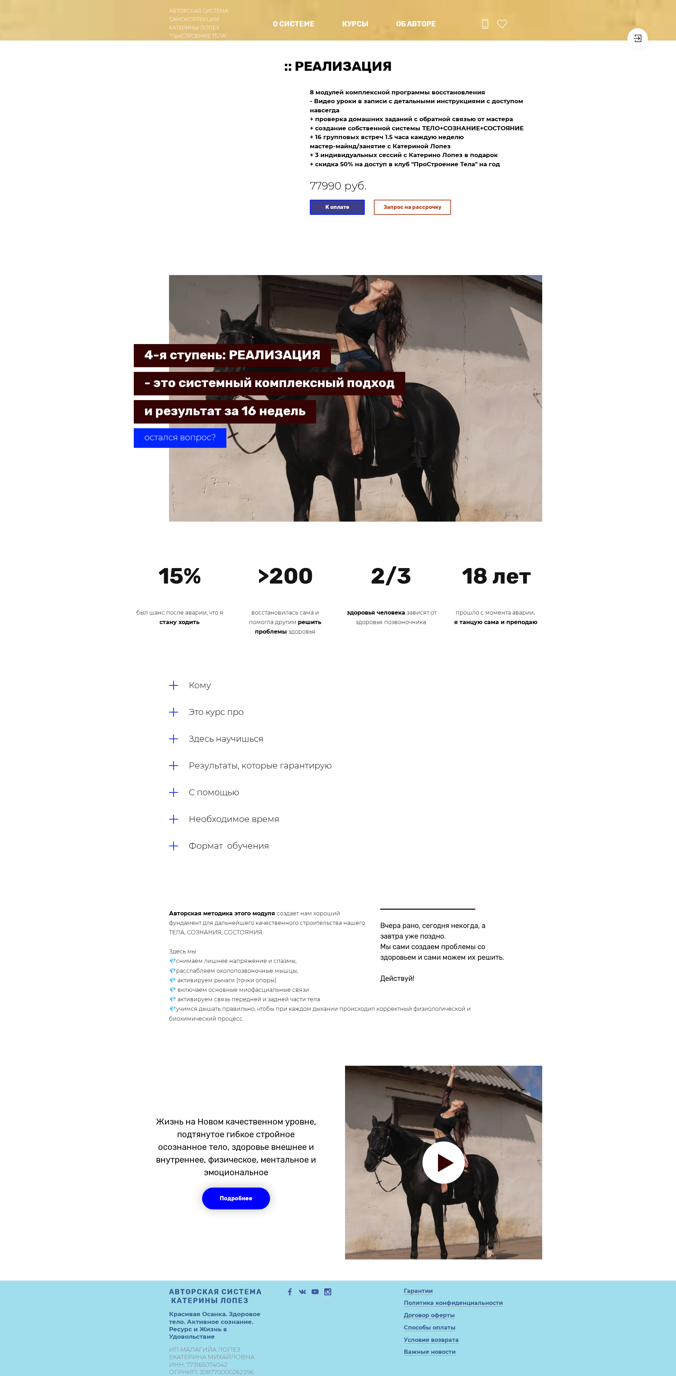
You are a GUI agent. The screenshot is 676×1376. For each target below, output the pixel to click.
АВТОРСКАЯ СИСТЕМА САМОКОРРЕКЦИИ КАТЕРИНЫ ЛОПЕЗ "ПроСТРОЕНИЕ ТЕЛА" (198, 23)
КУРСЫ (355, 24)
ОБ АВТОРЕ (416, 24)
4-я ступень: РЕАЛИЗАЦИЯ (232, 354)
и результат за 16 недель (225, 410)
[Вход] (637, 38)
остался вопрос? (180, 437)
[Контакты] (485, 24)
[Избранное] (502, 24)
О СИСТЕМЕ (293, 24)
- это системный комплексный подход (269, 382)
